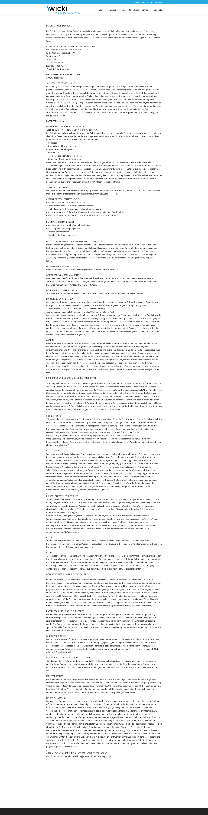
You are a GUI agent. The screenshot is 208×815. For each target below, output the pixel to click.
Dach (101, 10)
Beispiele (158, 10)
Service (145, 10)
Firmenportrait (156, 2)
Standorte (145, 2)
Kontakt (137, 2)
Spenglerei (134, 10)
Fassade (112, 10)
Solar (124, 10)
